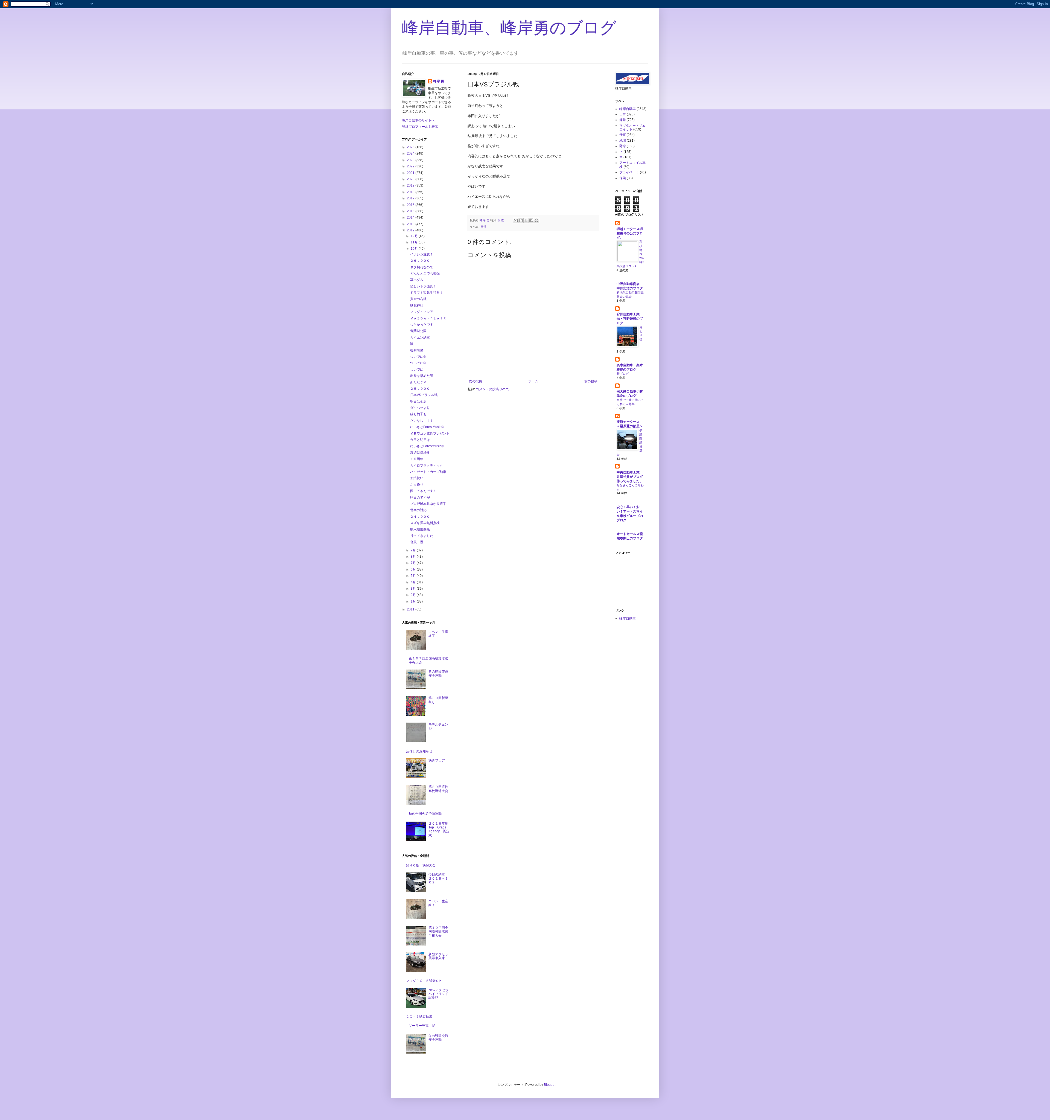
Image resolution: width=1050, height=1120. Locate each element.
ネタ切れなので (421, 267)
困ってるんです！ (423, 491)
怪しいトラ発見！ (423, 286)
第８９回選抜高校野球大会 (438, 789)
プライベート (629, 172)
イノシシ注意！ (421, 254)
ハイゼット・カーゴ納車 (428, 472)
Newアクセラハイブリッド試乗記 (438, 994)
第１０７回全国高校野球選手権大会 (438, 932)
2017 (411, 198)
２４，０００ (420, 517)
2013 (411, 224)
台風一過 (416, 542)
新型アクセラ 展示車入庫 (439, 956)
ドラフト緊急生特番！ (426, 293)
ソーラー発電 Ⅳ (422, 1026)
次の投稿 (475, 381)
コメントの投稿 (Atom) (492, 389)
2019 (411, 185)
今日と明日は (420, 440)
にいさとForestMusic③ (427, 427)
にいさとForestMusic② (427, 446)
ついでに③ (418, 357)
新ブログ (623, 373)
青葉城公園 (418, 331)
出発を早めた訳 (421, 376)
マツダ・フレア (421, 312)
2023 (411, 160)
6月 (414, 569)
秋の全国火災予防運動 (425, 814)
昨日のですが (420, 497)
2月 (414, 595)
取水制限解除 (420, 529)
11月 (415, 242)
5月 (414, 576)
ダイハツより (420, 408)
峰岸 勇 (438, 81)
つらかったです (421, 325)
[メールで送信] (515, 220)
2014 (411, 217)
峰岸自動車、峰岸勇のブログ (509, 28)
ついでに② (418, 363)
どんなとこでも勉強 (425, 273)
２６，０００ (420, 261)
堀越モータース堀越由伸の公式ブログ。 (630, 233)
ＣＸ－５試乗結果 (419, 1017)
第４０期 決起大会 (421, 865)
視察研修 (416, 350)
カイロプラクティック (426, 465)
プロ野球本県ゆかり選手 (428, 504)
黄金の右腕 (418, 299)
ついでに (416, 369)
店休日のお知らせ (419, 751)
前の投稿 (590, 381)
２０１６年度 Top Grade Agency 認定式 (439, 829)
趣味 (622, 120)
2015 (411, 211)
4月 (414, 582)
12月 (415, 236)
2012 (411, 230)
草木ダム (416, 280)
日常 (483, 226)
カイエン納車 (420, 337)
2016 (411, 205)
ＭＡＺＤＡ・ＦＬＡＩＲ (428, 318)
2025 (411, 147)
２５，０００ (420, 389)
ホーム (533, 381)
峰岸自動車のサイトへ (418, 120)
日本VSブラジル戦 (424, 395)
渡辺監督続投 (420, 453)
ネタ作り (416, 485)
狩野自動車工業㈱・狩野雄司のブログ (630, 318)
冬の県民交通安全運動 (438, 673)
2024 (411, 153)
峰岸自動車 (627, 109)
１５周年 (416, 459)
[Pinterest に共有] (536, 220)
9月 (414, 550)
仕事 (622, 135)
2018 (411, 192)
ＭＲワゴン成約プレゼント (430, 433)
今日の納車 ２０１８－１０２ (438, 878)
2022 (411, 166)
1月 (414, 601)
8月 (414, 556)
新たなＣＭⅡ (419, 382)
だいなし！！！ (421, 421)
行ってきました (421, 536)
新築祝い (416, 478)
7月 (414, 563)
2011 (411, 609)
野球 (622, 146)
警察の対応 (418, 510)
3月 (414, 588)
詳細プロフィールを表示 (420, 127)
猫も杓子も (418, 414)
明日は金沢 (418, 401)
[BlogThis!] (521, 220)
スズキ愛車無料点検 (425, 523)
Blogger (549, 1085)
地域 (622, 140)
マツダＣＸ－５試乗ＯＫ (424, 981)
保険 (622, 178)
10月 (415, 249)
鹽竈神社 (416, 305)
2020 (411, 179)
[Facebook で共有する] (531, 220)
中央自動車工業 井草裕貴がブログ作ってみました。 (630, 476)
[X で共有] (526, 220)
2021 (411, 173)
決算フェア (436, 760)
